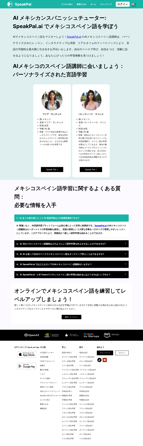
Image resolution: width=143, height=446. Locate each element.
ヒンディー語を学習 (69, 383)
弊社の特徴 (44, 370)
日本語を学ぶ (67, 391)
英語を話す (83, 352)
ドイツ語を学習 (68, 365)
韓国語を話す (84, 395)
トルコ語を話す (85, 438)
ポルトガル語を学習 (69, 417)
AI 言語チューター (47, 352)
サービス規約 (45, 378)
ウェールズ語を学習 (69, 404)
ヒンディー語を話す (86, 383)
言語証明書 (44, 357)
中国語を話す (84, 400)
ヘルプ (42, 374)
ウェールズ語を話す (86, 404)
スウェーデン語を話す (87, 378)
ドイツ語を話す (85, 365)
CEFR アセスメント (47, 361)
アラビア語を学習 (68, 387)
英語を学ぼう (67, 352)
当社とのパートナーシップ (50, 391)
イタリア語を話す (86, 413)
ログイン (122, 4)
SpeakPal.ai (74, 36)
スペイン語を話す (86, 426)
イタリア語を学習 (68, 413)
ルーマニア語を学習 (69, 421)
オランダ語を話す (86, 361)
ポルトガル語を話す (86, 417)
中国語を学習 (67, 400)
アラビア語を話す (86, 387)
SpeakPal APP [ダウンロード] (50, 395)
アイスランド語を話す (87, 370)
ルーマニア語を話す (86, 421)
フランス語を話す (86, 408)
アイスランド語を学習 (70, 370)
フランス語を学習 (68, 408)
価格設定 (43, 408)
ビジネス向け (67, 4)
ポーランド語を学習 (69, 430)
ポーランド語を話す (86, 430)
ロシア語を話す (85, 434)
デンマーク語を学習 (69, 357)
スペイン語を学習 (68, 426)
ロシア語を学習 (68, 434)
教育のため (81, 4)
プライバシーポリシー (48, 383)
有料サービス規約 (46, 387)
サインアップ (105, 353)
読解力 (42, 365)
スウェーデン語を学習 (70, 378)
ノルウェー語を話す (86, 374)
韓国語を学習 (67, 395)
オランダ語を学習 (68, 361)
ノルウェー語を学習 (69, 374)
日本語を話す (84, 391)
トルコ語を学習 (68, 438)
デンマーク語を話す (86, 357)
